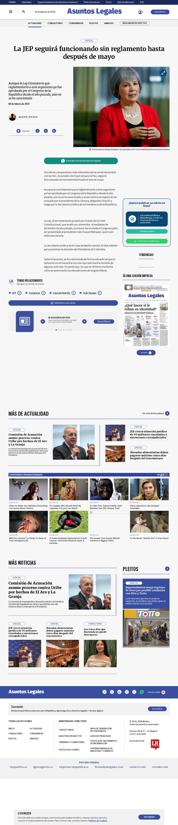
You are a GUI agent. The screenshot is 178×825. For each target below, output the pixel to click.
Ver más (144, 353)
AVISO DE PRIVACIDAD (100, 736)
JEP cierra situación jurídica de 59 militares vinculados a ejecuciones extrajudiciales (148, 434)
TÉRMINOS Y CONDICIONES (72, 742)
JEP (14, 293)
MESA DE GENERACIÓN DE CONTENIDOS (101, 729)
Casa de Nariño (61, 293)
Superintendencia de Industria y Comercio (58, 2)
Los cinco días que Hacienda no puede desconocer (95, 632)
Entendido (149, 817)
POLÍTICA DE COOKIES (69, 750)
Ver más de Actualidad (153, 413)
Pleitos (130, 568)
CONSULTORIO (55, 23)
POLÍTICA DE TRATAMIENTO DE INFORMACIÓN (103, 742)
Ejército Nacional (126, 2)
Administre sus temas (65, 303)
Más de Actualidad (28, 413)
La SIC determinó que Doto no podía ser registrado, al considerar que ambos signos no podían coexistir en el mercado (146, 601)
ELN (142, 2)
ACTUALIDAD (34, 23)
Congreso (34, 293)
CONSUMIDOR (76, 23)
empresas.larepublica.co (73, 767)
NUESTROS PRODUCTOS (70, 736)
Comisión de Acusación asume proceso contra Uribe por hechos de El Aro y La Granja (27, 439)
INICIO (11, 728)
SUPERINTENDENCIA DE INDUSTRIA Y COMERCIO (101, 749)
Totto (109, 2)
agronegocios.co (43, 767)
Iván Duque (90, 293)
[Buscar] (23, 12)
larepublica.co (18, 767)
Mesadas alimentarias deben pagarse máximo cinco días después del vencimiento (149, 455)
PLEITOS (93, 23)
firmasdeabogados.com (109, 767)
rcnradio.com (160, 767)
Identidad (26, 2)
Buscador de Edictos (135, 23)
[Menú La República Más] (10, 12)
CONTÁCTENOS (66, 730)
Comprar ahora (147, 231)
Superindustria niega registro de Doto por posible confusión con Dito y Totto (145, 590)
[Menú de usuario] (140, 12)
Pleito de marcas (92, 2)
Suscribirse (160, 12)
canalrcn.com (137, 767)
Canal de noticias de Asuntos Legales (83, 161)
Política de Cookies (97, 820)
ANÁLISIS (109, 23)
